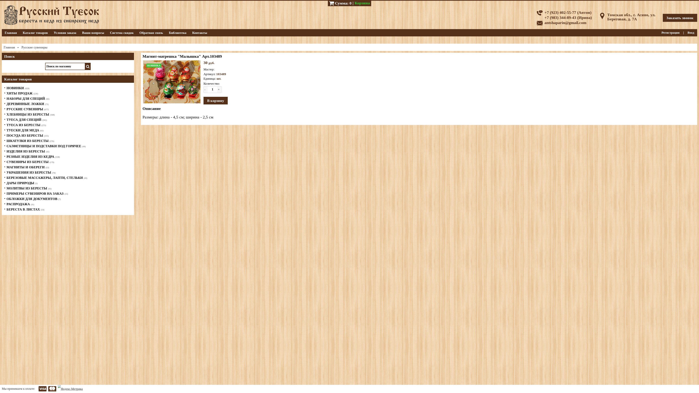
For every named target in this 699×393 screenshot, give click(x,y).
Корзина (362, 3)
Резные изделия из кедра (33, 156)
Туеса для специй (27, 120)
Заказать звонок (680, 18)
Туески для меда (25, 130)
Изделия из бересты (28, 151)
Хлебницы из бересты (31, 114)
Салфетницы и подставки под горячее (46, 146)
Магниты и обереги (28, 167)
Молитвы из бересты (29, 188)
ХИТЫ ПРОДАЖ (22, 93)
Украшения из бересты (31, 172)
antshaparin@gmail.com (565, 22)
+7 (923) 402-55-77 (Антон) (567, 12)
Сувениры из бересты (30, 162)
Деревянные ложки (28, 104)
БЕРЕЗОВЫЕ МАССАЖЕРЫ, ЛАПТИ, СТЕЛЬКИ (47, 178)
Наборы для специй (28, 98)
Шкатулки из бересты (30, 141)
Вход (691, 32)
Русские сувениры (28, 109)
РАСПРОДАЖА (20, 204)
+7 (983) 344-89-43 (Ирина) (568, 17)
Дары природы (22, 183)
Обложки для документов (34, 199)
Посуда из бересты (28, 135)
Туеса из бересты (26, 125)
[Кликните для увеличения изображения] (172, 81)
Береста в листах (25, 209)
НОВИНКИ (18, 88)
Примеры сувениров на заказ (37, 193)
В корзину (215, 101)
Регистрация (671, 32)
